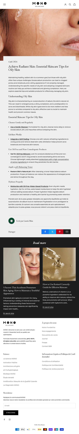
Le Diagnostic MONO (11, 385)
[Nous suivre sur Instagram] (10, 419)
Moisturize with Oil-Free (19, 186)
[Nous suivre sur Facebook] (4, 419)
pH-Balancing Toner (24, 167)
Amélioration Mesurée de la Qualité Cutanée (20, 381)
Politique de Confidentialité (52, 365)
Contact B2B (47, 346)
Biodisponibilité (9, 374)
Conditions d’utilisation (51, 361)
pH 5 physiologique (10, 370)
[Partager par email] (67, 231)
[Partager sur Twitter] (52, 231)
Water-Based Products (39, 186)
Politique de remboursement (53, 369)
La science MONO (10, 359)
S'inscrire (10, 413)
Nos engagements (49, 331)
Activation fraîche (10, 362)
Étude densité (8, 378)
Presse (44, 343)
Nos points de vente (50, 335)
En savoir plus (8, 313)
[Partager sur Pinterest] (59, 231)
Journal (45, 339)
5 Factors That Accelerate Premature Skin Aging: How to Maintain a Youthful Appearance (21, 290)
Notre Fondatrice (48, 327)
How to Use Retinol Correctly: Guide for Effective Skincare (56, 286)
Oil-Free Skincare (23, 154)
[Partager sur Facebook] (45, 231)
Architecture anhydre (11, 366)
